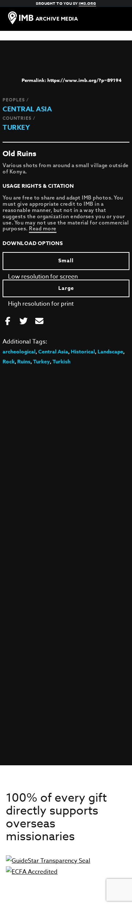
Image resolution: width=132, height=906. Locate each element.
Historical (83, 352)
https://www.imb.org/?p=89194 (84, 80)
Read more (42, 228)
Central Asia (27, 109)
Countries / (19, 118)
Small (66, 261)
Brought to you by (66, 3)
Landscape (110, 352)
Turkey (16, 127)
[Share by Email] (39, 321)
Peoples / (16, 100)
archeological (19, 352)
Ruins (23, 362)
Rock (9, 362)
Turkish (61, 362)
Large (66, 288)
